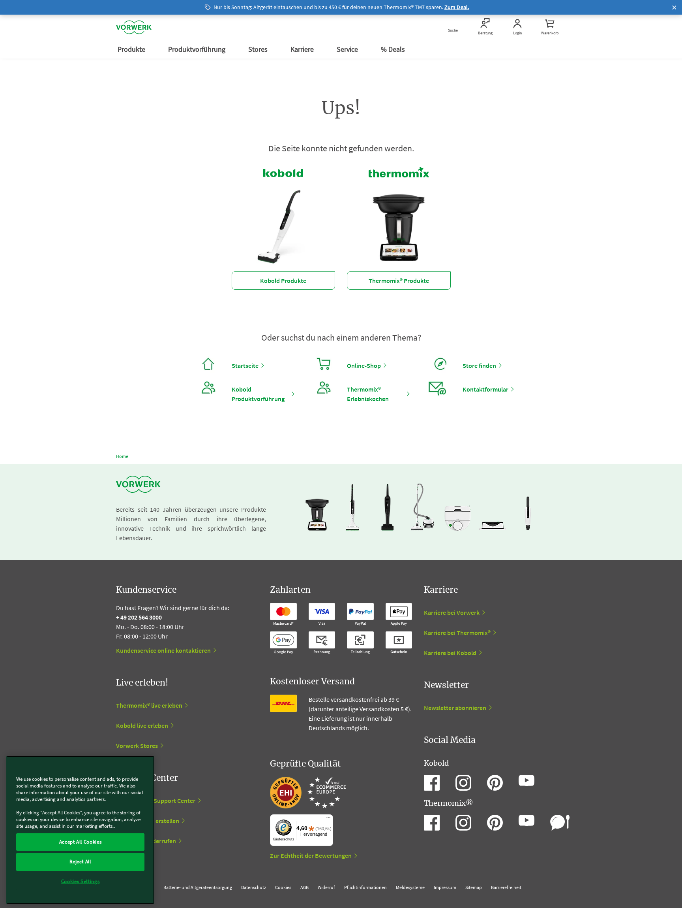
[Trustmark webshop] (308, 792)
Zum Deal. (456, 7)
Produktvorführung (197, 49)
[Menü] (328, 819)
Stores (258, 49)
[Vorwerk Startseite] (134, 27)
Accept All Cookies (80, 841)
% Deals (394, 49)
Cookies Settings (80, 881)
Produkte (132, 49)
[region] (80, 830)
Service (348, 49)
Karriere (302, 49)
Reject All (80, 861)
